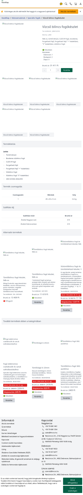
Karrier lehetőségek (9, 433)
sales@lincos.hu (51, 433)
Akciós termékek (68, 11)
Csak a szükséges (72, 489)
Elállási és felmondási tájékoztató (14, 465)
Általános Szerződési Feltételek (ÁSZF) (16, 452)
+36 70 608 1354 (51, 429)
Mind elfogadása (73, 481)
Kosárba (66, 70)
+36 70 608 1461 (51, 426)
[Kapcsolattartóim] (70, 4)
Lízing (4, 449)
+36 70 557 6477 (51, 452)
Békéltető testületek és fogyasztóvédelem (18, 436)
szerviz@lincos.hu (52, 471)
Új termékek (6, 427)
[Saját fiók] (80, 4)
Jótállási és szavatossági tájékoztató (15, 456)
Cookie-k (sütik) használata (12, 443)
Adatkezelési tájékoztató (11, 446)
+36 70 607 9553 (51, 449)
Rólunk (4, 430)
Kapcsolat (5, 440)
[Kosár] (75, 4)
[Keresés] (66, 4)
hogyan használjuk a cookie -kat (28, 481)
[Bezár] (80, 11)
